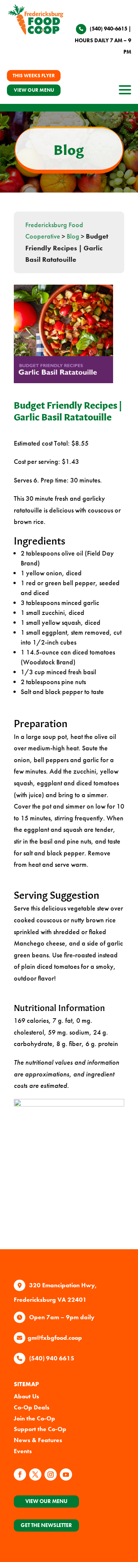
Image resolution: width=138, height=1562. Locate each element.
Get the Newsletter (46, 1525)
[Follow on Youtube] (66, 1474)
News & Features (38, 1440)
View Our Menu (46, 1501)
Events (23, 1451)
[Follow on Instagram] (50, 1474)
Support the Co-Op (40, 1429)
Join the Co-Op (34, 1418)
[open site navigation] (125, 92)
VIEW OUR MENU (34, 90)
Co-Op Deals (31, 1407)
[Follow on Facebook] (20, 1474)
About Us (26, 1396)
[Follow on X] (35, 1474)
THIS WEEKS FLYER (34, 75)
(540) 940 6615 (51, 1358)
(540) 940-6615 (108, 28)
